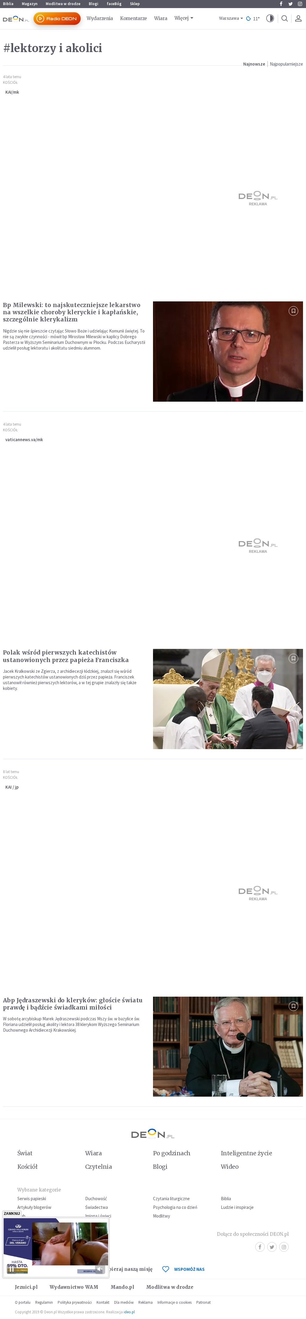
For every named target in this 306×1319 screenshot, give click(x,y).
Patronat (203, 1302)
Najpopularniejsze (286, 64)
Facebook (281, 4)
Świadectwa (96, 1207)
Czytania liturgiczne (171, 1198)
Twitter (290, 4)
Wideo (229, 1166)
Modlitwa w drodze (63, 3)
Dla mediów (124, 1302)
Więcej (182, 18)
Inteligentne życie (246, 1153)
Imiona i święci (98, 1216)
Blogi (93, 3)
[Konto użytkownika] (298, 18)
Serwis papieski (31, 1198)
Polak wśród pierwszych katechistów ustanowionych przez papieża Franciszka (66, 656)
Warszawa (229, 18)
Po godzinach (172, 1153)
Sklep (135, 3)
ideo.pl (129, 1312)
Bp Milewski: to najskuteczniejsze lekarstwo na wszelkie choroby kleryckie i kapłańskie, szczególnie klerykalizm (71, 312)
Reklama (145, 1302)
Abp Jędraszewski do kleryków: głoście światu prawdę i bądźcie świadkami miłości (73, 1004)
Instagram (300, 4)
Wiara (160, 18)
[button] (270, 18)
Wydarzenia (100, 18)
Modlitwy (161, 1216)
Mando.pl (122, 1287)
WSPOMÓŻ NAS (189, 1269)
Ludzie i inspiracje (237, 1207)
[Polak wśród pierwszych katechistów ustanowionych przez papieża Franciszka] (228, 699)
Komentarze (133, 18)
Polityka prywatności (75, 1302)
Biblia (8, 3)
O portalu (22, 1302)
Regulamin (44, 1302)
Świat (24, 1153)
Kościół (10, 82)
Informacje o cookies (174, 1302)
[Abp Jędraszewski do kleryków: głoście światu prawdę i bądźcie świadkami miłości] (228, 1047)
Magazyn (29, 3)
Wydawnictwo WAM (74, 1287)
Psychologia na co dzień (175, 1207)
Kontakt (103, 1302)
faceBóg (114, 3)
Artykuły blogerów (34, 1207)
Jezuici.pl (26, 1287)
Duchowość (96, 1198)
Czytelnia (98, 1166)
